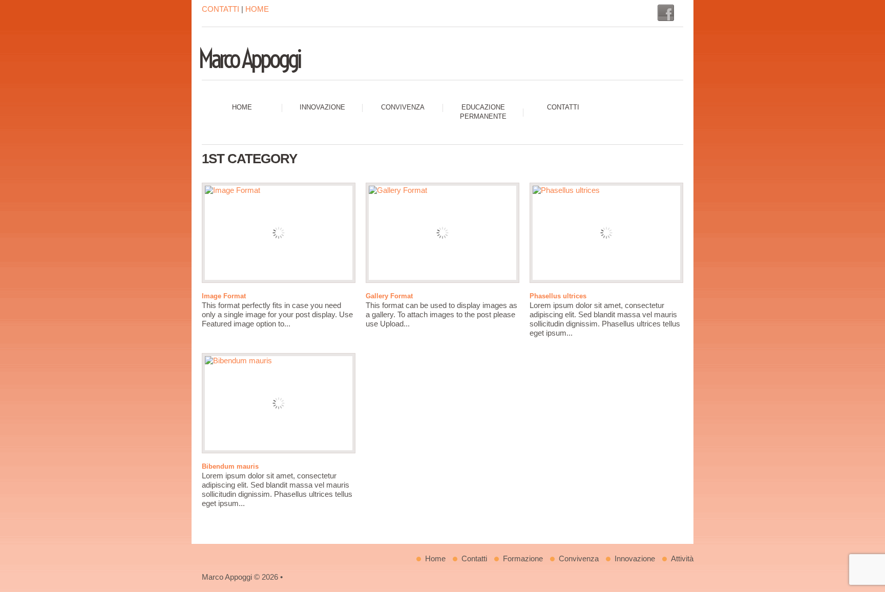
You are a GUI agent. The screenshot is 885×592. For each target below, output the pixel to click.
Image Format (224, 296)
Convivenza (403, 107)
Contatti (563, 107)
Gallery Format (389, 296)
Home (242, 107)
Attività (682, 558)
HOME (257, 9)
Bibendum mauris (230, 466)
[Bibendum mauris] (278, 403)
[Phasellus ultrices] (606, 233)
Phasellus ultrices (558, 296)
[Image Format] (278, 233)
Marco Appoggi (249, 59)
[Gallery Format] (442, 233)
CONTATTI (220, 9)
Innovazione (322, 107)
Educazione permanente (483, 111)
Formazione (523, 558)
